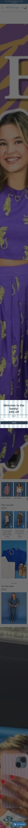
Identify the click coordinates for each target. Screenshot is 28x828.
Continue (14, 422)
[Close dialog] (27, 401)
